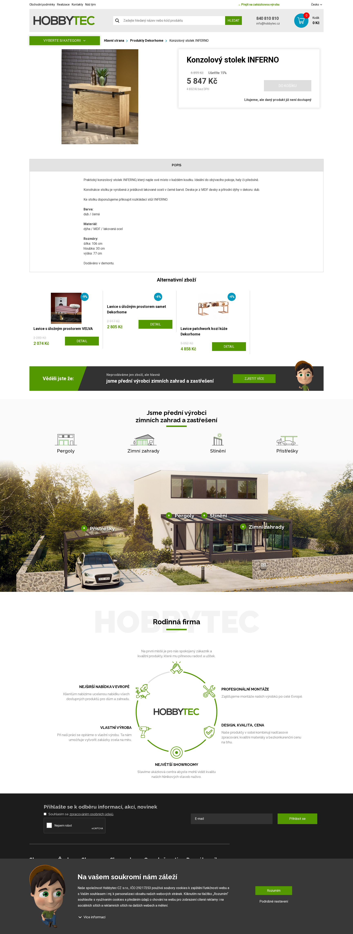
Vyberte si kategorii (62, 40)
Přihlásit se (297, 819)
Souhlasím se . (81, 814)
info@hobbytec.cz (268, 23)
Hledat (233, 20)
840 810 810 (267, 18)
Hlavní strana (114, 40)
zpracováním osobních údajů (91, 814)
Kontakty (77, 4)
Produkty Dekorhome (146, 40)
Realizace (63, 4)
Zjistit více (254, 379)
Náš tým (90, 4)
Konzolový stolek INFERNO (189, 40)
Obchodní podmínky (42, 4)
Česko (315, 4)
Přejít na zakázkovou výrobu (258, 4)
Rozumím (273, 891)
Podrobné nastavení (273, 901)
